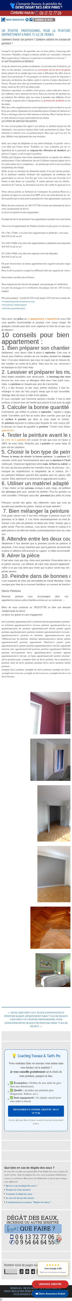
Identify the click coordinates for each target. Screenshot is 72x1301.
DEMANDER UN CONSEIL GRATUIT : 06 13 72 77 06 (36, 1111)
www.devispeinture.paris (13, 308)
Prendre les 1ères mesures (18, 1189)
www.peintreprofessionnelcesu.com (18, 301)
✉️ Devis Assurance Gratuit (50, 1293)
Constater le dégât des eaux (19, 1193)
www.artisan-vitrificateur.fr (14, 304)
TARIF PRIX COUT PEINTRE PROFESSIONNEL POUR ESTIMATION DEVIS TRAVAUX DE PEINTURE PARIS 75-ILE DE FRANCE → (36, 1023)
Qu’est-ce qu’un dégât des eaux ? (22, 1185)
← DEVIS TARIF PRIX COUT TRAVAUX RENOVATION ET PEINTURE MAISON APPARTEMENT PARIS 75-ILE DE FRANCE (36, 1014)
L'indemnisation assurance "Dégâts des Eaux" (28, 1202)
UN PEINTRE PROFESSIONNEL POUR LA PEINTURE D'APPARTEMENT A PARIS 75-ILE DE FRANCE (36, 33)
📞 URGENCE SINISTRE (48, 1284)
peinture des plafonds (54, 100)
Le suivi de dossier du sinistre (20, 1198)
